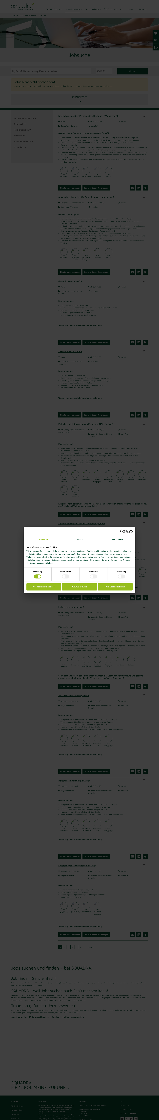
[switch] (65, 577)
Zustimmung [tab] (42, 539)
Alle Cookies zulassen (115, 587)
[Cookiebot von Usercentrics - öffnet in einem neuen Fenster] (122, 531)
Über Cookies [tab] (117, 539)
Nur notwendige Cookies (44, 587)
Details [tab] (80, 539)
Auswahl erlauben (79, 587)
